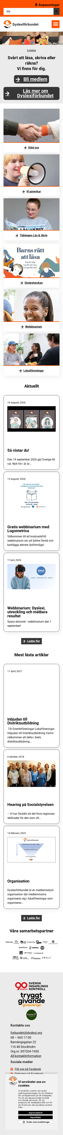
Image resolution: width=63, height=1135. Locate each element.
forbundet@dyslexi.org (26, 1033)
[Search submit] (56, 11)
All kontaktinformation (25, 1056)
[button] (55, 24)
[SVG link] (21, 24)
